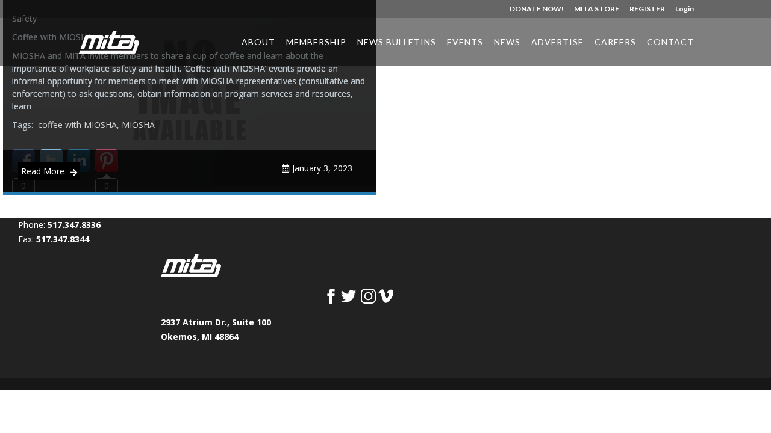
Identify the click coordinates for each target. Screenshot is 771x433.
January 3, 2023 (322, 168)
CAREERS (615, 42)
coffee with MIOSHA (77, 125)
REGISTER (647, 9)
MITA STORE (596, 9)
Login (684, 9)
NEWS (507, 42)
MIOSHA (138, 125)
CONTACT (670, 42)
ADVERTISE (557, 42)
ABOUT (258, 42)
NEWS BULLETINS (396, 42)
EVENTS (465, 42)
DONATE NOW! (537, 9)
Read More (44, 171)
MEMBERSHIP (316, 42)
